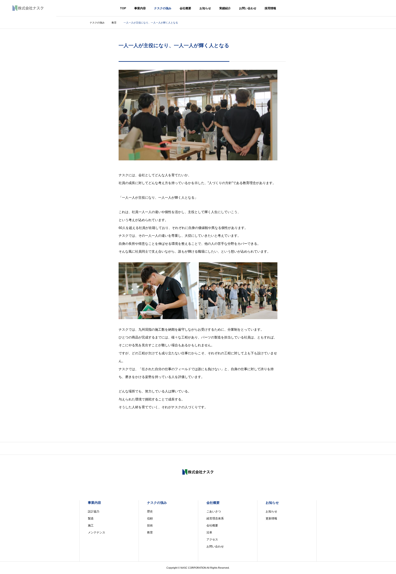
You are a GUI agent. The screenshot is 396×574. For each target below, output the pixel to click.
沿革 (209, 532)
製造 (91, 518)
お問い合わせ (247, 8)
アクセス (212, 539)
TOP (123, 8)
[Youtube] (202, 483)
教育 (150, 532)
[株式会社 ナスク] (28, 8)
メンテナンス (96, 532)
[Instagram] (193, 483)
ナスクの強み (162, 8)
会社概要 (185, 8)
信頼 (150, 518)
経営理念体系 (215, 518)
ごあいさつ (213, 511)
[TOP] (198, 448)
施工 (91, 525)
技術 (150, 525)
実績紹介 (225, 8)
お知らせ (205, 8)
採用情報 (270, 8)
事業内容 (140, 8)
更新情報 (271, 518)
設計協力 (93, 511)
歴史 (150, 511)
